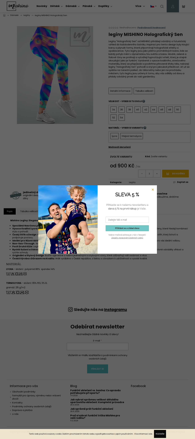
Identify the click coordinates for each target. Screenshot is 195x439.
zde (150, 434)
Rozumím (160, 434)
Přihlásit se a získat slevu (127, 228)
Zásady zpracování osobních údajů (127, 238)
